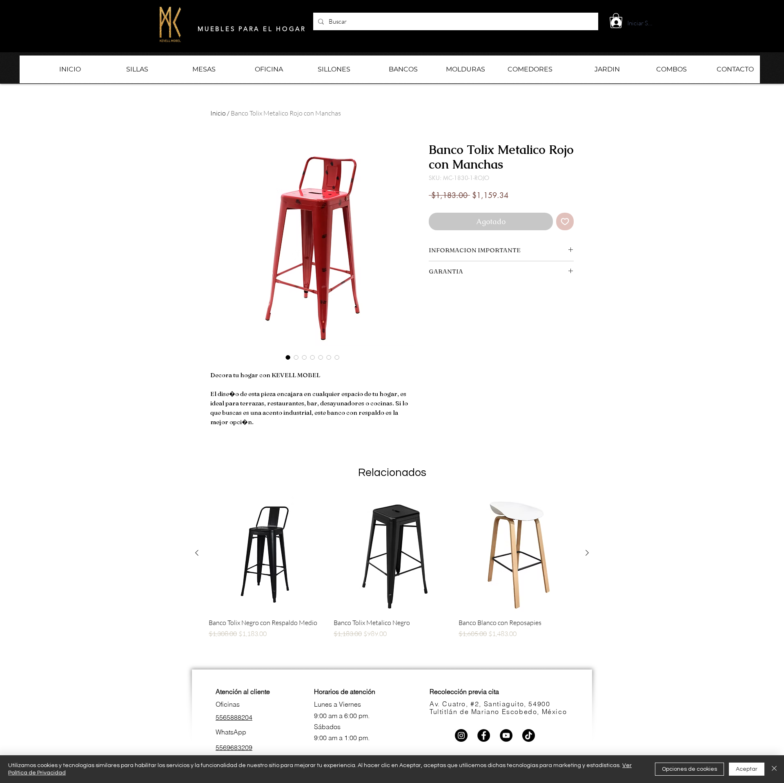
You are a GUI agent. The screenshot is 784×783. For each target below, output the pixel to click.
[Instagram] (461, 735)
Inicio (218, 113)
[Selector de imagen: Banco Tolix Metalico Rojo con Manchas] (288, 357)
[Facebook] (483, 735)
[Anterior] (197, 553)
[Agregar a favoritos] (565, 221)
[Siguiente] (587, 553)
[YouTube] (506, 735)
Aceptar (746, 769)
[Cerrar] (774, 769)
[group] (392, 580)
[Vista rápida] (267, 553)
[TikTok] (528, 735)
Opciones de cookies (689, 769)
